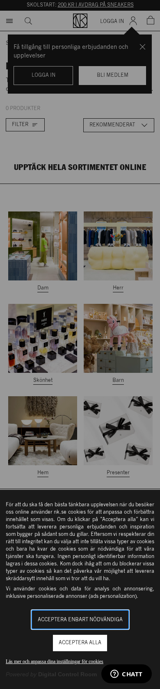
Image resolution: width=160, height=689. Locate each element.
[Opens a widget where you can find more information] (126, 674)
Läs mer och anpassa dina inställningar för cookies (54, 661)
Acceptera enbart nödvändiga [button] (80, 620)
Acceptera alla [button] (80, 643)
